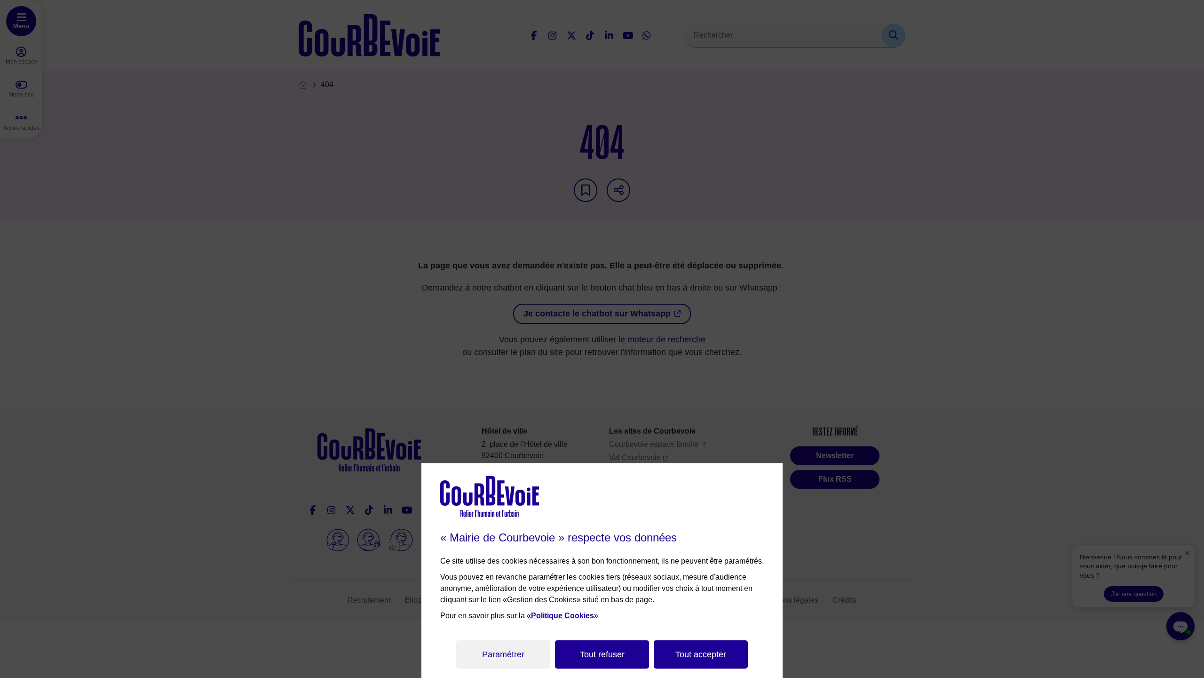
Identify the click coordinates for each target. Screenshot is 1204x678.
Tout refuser (602, 654)
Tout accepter (700, 654)
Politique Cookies (562, 616)
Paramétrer (503, 654)
